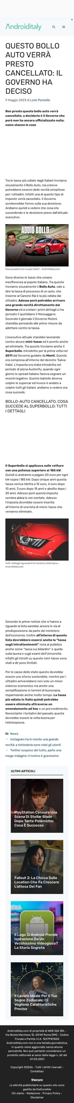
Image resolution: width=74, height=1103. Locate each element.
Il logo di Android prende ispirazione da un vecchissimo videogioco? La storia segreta (36, 941)
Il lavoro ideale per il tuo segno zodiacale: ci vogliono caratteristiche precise (35, 1002)
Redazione (33, 1093)
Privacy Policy (51, 1093)
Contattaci (37, 1071)
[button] (54, 27)
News (14, 733)
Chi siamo (18, 1093)
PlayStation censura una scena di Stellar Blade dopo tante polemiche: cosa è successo (35, 818)
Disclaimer (37, 1097)
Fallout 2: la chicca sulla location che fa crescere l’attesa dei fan (36, 882)
